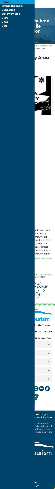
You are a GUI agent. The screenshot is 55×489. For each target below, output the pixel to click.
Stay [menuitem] (5, 18)
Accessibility (39, 417)
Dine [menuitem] (5, 26)
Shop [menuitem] (5, 22)
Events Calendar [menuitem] (13, 6)
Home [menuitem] (5, 2)
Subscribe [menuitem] (8, 10)
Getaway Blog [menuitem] (11, 14)
